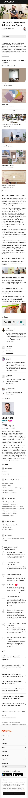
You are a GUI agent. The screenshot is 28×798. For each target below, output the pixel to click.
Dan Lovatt (11, 28)
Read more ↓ (5, 56)
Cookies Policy (22, 789)
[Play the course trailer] (14, 11)
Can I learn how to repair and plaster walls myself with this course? (13, 697)
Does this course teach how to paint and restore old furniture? (13, 689)
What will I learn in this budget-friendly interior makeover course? (12, 675)
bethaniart (9, 375)
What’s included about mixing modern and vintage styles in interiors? (13, 704)
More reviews (5, 398)
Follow (5, 425)
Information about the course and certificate (14, 711)
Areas (3, 739)
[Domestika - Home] (14, 730)
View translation (9, 341)
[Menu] (3, 2)
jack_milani (9, 346)
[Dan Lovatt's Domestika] (10, 425)
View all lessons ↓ (7, 191)
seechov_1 (8, 358)
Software (4, 743)
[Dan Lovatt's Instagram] (13, 425)
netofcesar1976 (10, 388)
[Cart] (21, 2)
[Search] (18, 2)
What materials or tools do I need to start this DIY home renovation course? (13, 667)
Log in (24, 2)
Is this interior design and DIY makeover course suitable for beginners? (11, 657)
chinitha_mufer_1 (10, 329)
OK (14, 793)
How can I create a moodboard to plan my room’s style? (12, 682)
